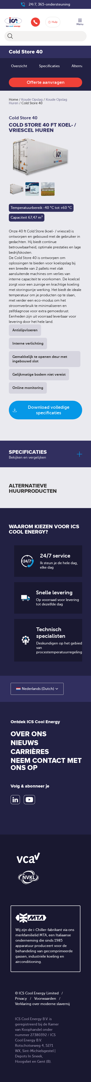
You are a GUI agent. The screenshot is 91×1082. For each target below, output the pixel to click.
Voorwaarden (45, 999)
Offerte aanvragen (45, 82)
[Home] (13, 22)
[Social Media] (15, 799)
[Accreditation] (28, 857)
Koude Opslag (32, 99)
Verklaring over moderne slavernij (42, 1004)
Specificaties (49, 66)
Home (13, 99)
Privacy (21, 999)
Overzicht (19, 66)
